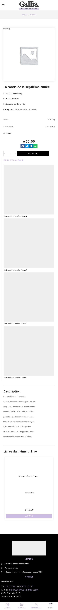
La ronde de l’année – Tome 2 (15, 324)
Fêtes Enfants (21, 109)
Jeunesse (32, 15)
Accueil (24, 15)
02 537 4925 (12, 586)
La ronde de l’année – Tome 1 (15, 378)
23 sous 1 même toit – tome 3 (29, 476)
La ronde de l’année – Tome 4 (15, 216)
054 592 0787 (26, 586)
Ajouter (33, 153)
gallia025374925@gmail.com (23, 589)
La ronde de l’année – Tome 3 (15, 270)
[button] (23, 146)
